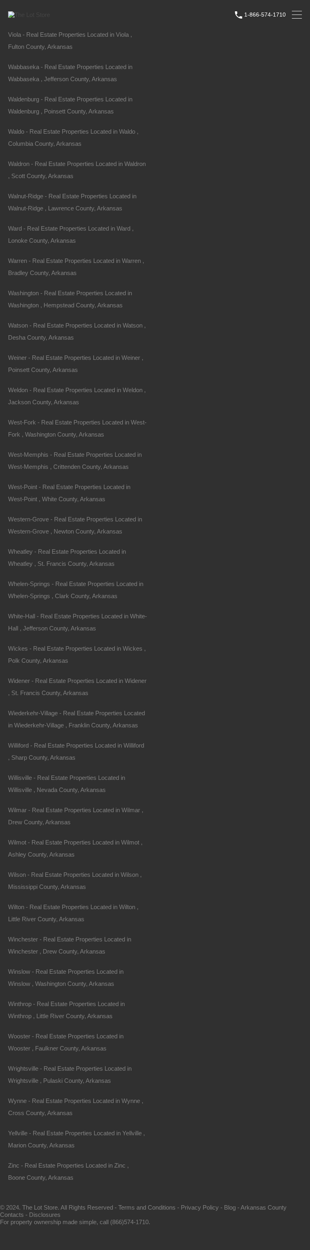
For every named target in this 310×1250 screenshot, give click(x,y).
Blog (230, 1207)
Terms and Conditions (147, 1207)
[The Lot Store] (29, 14)
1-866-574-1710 (265, 14)
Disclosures (45, 1214)
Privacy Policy (200, 1207)
